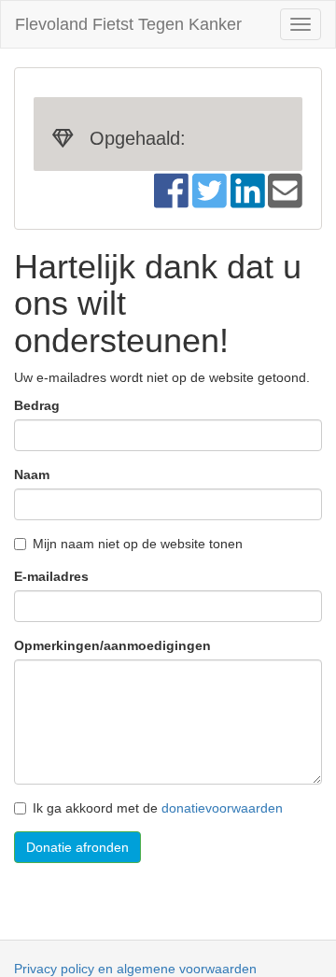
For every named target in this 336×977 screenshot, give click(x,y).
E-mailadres (51, 576)
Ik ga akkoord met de (158, 807)
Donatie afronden (77, 847)
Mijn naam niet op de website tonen (138, 543)
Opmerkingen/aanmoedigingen (112, 645)
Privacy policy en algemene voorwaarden (135, 968)
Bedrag (37, 405)
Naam (31, 474)
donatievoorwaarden (222, 807)
